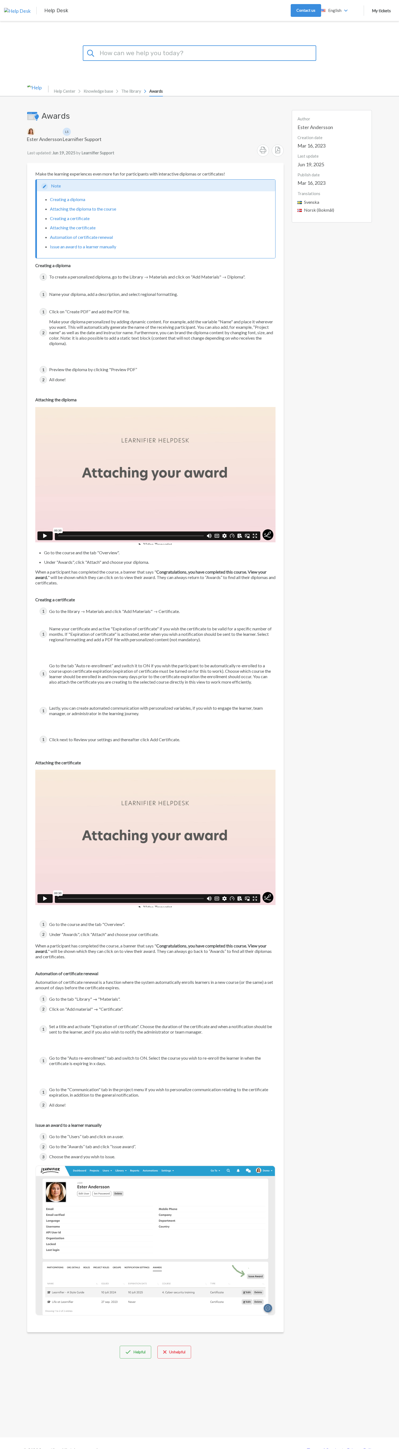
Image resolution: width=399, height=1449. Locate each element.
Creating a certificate (70, 218)
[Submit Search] (91, 52)
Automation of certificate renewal (81, 237)
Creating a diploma (67, 199)
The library (131, 91)
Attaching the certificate (73, 227)
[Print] (263, 151)
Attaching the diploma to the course (83, 208)
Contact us (305, 10)
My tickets (381, 10)
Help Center (64, 91)
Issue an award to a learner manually (83, 246)
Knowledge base (98, 91)
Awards (156, 91)
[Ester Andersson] (44, 131)
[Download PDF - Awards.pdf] (278, 151)
